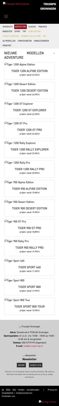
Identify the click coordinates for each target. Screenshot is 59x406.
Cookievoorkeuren (24, 393)
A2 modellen (9, 40)
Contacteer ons (8, 396)
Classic (32, 26)
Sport (17, 31)
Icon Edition (34, 31)
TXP (24, 31)
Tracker (42, 26)
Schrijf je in (35, 365)
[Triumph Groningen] (16, 4)
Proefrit (7, 45)
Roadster (7, 31)
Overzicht (8, 26)
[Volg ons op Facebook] (28, 349)
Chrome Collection (31, 36)
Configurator (25, 40)
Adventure (20, 26)
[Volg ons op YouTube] (30, 349)
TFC (44, 36)
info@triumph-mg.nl (33, 346)
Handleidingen (41, 40)
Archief (21, 365)
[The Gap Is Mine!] (47, 401)
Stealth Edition (11, 36)
